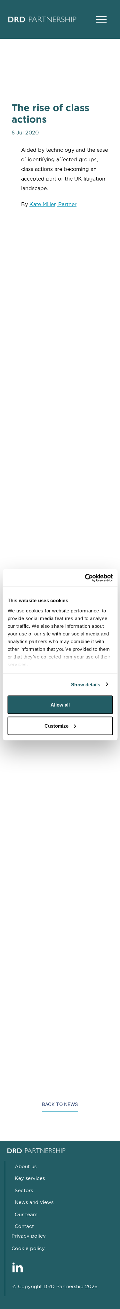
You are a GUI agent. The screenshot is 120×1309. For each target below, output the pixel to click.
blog (26, 855)
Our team (26, 1215)
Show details (85, 684)
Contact (24, 1226)
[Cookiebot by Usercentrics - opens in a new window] (85, 578)
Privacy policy (29, 1236)
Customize (56, 725)
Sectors (24, 1191)
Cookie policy (28, 1249)
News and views (34, 1202)
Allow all (60, 704)
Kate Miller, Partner (52, 204)
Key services (30, 1178)
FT (107, 957)
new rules (33, 506)
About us (25, 1167)
